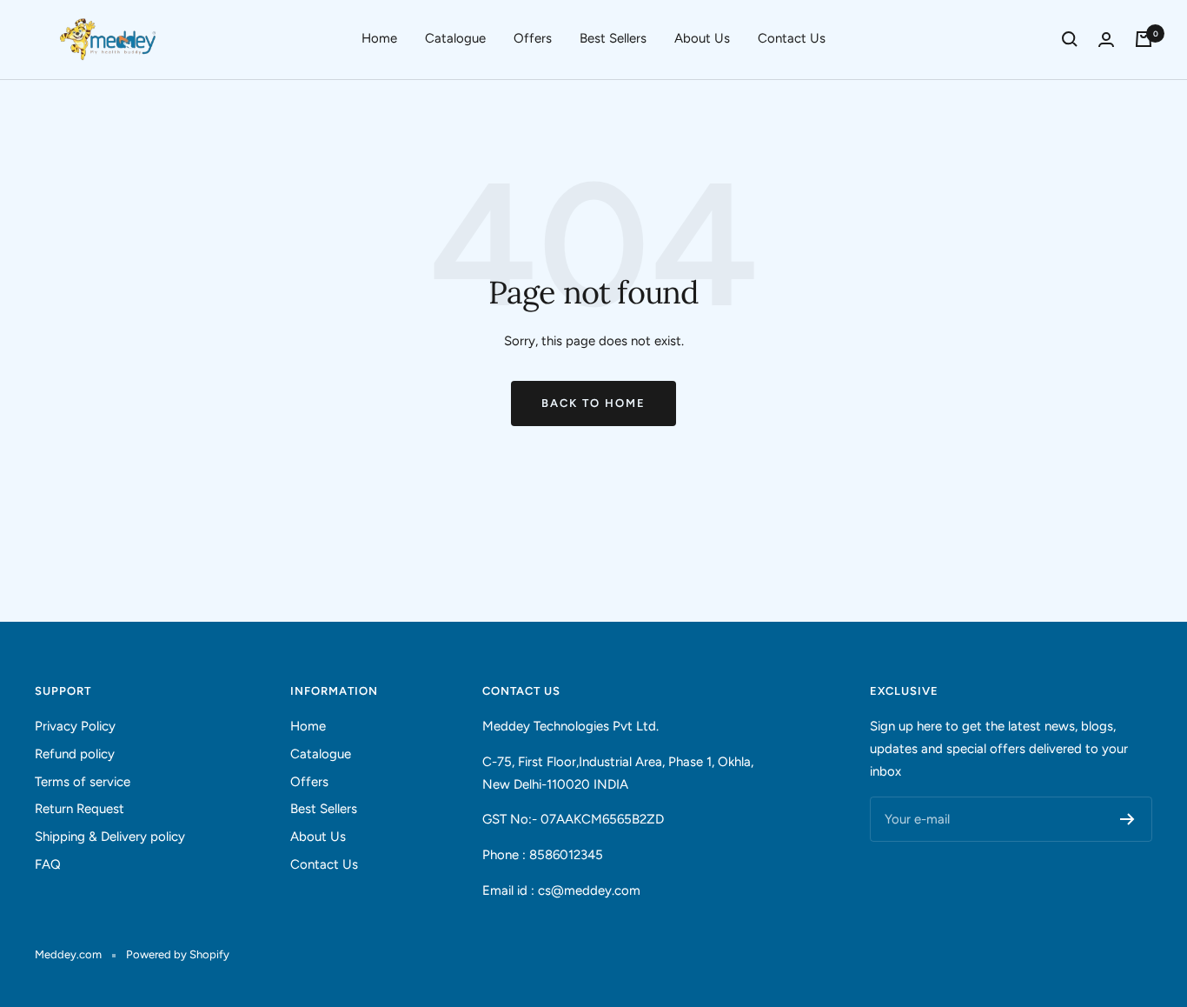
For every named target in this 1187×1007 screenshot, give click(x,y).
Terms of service (82, 782)
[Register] (1127, 819)
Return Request (79, 809)
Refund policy (75, 754)
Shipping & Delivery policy (110, 836)
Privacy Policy (75, 726)
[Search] (1070, 39)
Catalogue (455, 38)
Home (379, 38)
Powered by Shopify (177, 954)
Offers (533, 38)
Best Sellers (613, 38)
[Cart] (1143, 39)
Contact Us (792, 38)
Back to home (593, 403)
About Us (702, 38)
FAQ (48, 864)
